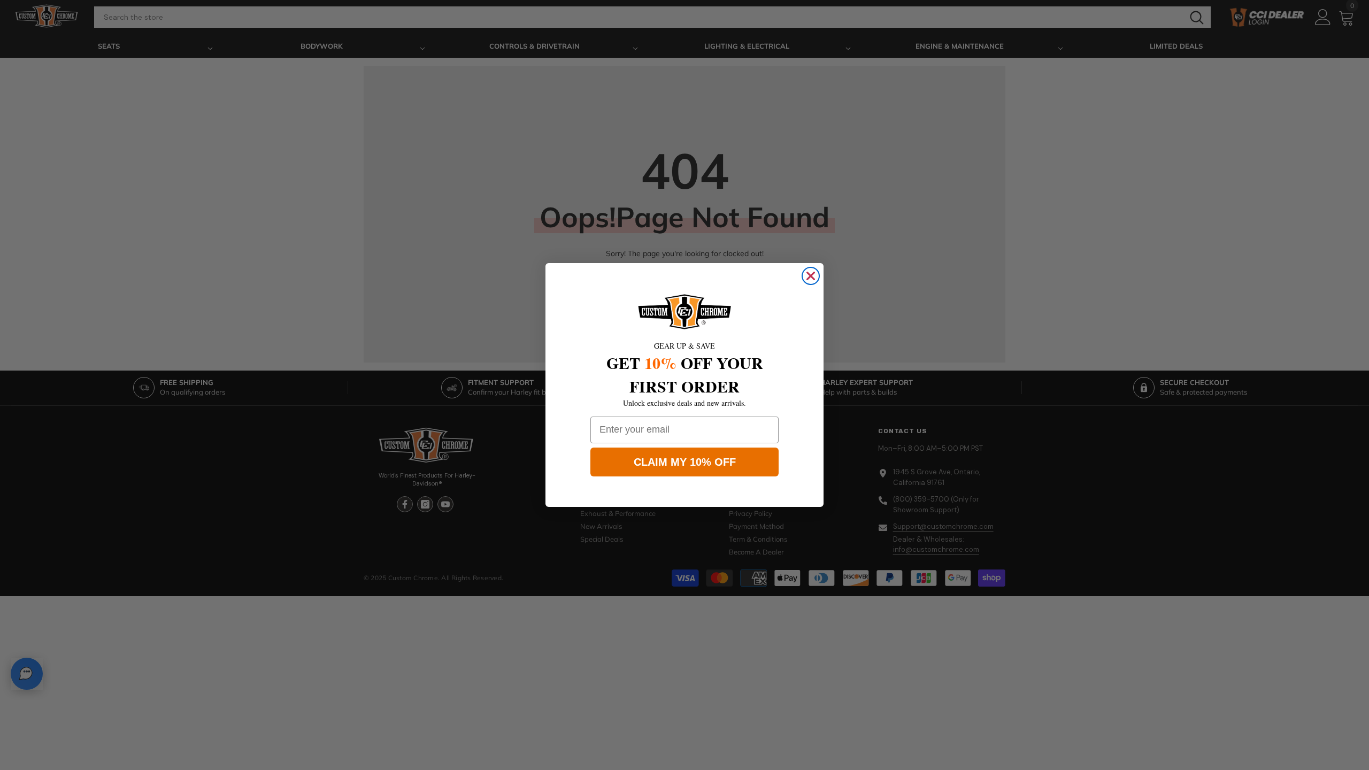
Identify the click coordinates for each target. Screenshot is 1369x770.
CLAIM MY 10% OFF (685, 462)
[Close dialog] (810, 275)
